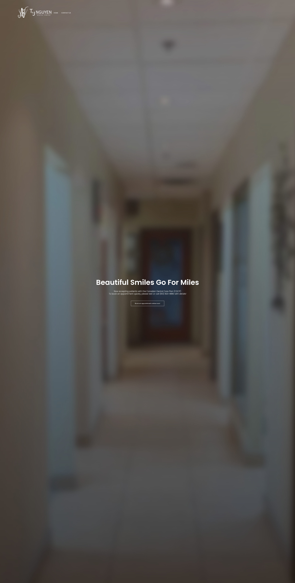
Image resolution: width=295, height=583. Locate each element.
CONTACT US (66, 13)
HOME (56, 13)
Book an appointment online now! (147, 303)
